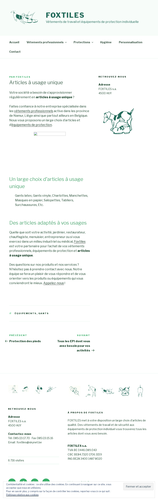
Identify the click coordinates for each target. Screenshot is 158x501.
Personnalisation (130, 42)
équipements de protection (31, 125)
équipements (26, 313)
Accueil (14, 42)
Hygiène (106, 42)
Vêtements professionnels (45, 42)
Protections (82, 42)
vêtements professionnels (33, 111)
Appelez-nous (53, 283)
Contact (15, 51)
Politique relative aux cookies (22, 494)
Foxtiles (65, 15)
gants (43, 313)
